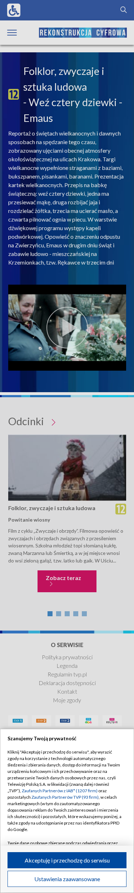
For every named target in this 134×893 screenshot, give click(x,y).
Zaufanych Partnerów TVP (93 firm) (65, 797)
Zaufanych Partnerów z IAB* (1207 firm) (60, 790)
